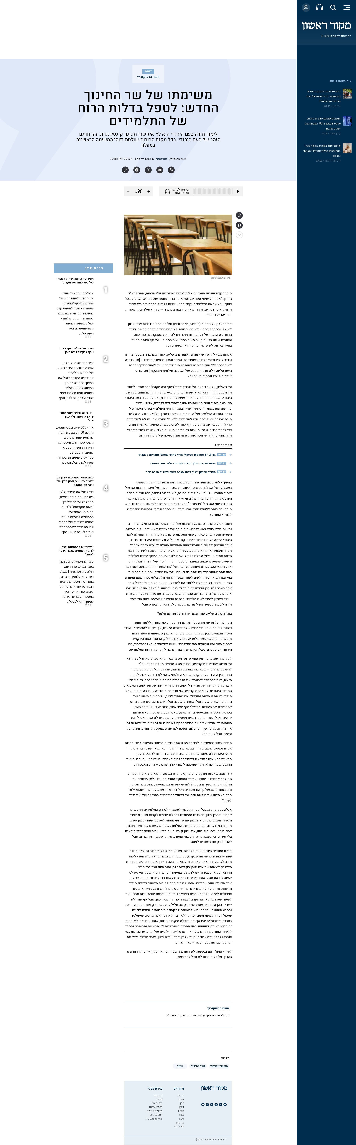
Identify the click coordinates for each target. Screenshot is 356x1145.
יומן (182, 1103)
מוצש (181, 1111)
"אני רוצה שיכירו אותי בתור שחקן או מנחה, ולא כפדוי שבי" (77, 417)
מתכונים (179, 1123)
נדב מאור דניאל (333, 161)
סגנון (181, 1119)
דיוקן (181, 1107)
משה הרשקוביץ (148, 77)
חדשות (180, 1095)
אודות (159, 1099)
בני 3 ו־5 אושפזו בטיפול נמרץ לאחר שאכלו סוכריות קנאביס (177, 455)
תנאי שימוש (156, 1115)
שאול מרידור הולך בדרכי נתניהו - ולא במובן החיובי (183, 463)
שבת (181, 1115)
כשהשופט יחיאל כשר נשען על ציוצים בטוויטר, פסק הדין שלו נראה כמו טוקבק (75, 481)
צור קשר (158, 1095)
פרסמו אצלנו (155, 1107)
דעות (148, 71)
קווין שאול (335, 133)
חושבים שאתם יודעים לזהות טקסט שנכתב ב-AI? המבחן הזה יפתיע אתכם (323, 124)
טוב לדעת (179, 1126)
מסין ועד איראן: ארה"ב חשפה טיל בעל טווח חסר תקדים (75, 281)
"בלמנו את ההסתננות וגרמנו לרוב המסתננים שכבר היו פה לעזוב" (76, 551)
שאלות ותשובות (154, 1119)
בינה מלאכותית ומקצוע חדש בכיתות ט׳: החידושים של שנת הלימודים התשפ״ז (323, 96)
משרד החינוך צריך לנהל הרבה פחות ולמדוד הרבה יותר (181, 472)
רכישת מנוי (156, 1103)
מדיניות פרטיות (154, 1111)
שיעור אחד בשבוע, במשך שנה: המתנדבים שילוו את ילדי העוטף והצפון (322, 151)
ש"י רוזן (337, 106)
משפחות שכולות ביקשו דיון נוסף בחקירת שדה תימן (77, 350)
